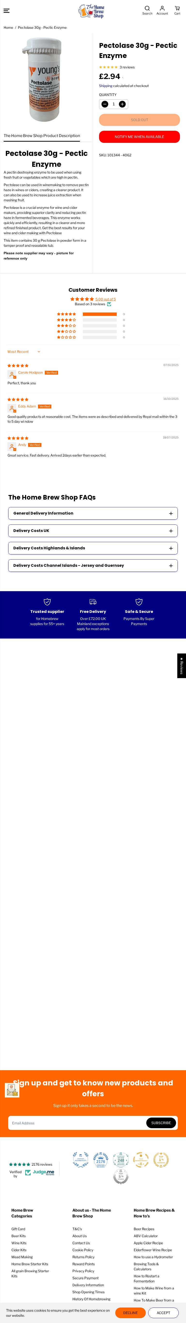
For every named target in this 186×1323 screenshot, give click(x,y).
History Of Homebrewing (91, 1299)
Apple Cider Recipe (148, 1243)
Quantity (107, 95)
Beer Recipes (144, 1229)
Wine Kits (18, 1243)
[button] (6, 11)
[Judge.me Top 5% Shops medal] (121, 1176)
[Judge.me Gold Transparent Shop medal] (141, 1160)
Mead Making (22, 1257)
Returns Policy (83, 1257)
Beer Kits (18, 1236)
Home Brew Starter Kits (29, 1264)
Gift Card (18, 1229)
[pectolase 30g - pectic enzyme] (46, 81)
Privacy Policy (83, 1271)
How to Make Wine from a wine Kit (154, 1290)
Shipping (105, 86)
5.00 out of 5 (105, 299)
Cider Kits (18, 1250)
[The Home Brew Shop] (91, 11)
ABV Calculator (146, 1236)
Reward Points (83, 1264)
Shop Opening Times (88, 1292)
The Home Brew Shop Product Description (42, 135)
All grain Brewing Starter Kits (30, 1273)
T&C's (77, 1229)
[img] (18, 365)
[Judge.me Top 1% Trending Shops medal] (161, 1160)
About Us (79, 1236)
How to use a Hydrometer (153, 1257)
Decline (130, 1313)
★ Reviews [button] (182, 665)
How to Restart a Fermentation (146, 1278)
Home (8, 27)
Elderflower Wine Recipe (153, 1250)
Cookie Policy (82, 1250)
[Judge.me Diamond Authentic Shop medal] (80, 1160)
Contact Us (81, 1243)
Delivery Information (88, 1285)
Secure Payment (85, 1278)
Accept (163, 1313)
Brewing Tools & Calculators (146, 1266)
